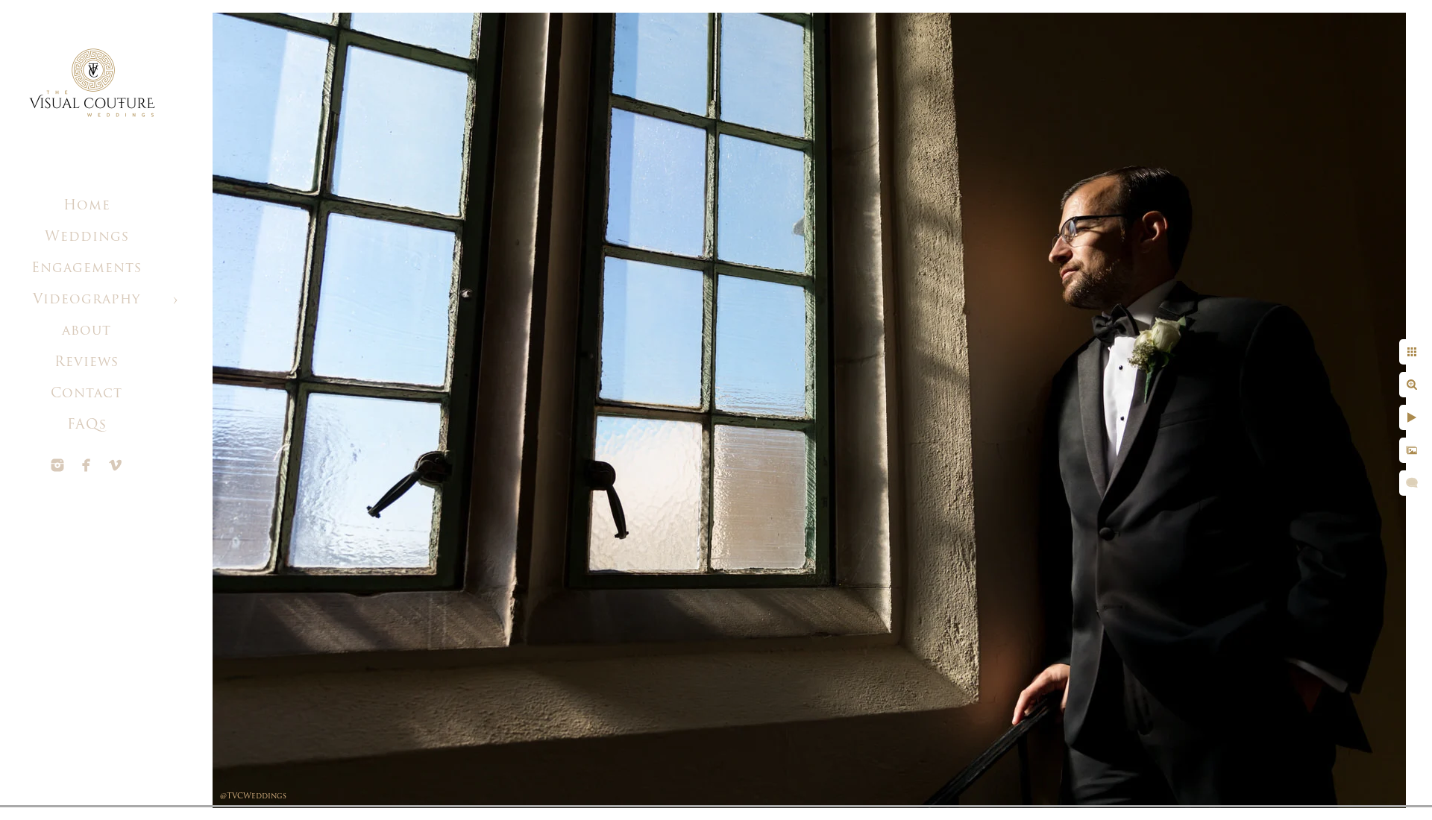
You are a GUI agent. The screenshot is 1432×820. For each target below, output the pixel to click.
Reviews (86, 363)
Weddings (87, 238)
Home (86, 206)
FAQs (87, 425)
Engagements (86, 269)
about (86, 331)
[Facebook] (86, 465)
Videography (86, 300)
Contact (86, 394)
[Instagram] (57, 465)
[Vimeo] (115, 465)
